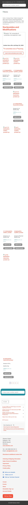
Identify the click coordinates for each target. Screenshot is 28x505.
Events (4, 484)
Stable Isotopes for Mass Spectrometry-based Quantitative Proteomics (13, 19)
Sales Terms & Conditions (10, 461)
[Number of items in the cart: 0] (13, 425)
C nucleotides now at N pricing (13, 48)
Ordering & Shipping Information (11, 459)
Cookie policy (6, 468)
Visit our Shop (8, 496)
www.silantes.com (8, 445)
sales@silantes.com (11, 451)
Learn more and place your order (13, 53)
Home (4, 18)
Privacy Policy (7, 465)
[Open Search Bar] (19, 12)
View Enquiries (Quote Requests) (11, 427)
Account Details (7, 491)
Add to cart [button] (7, 83)
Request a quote (8, 87)
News (4, 486)
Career (5, 482)
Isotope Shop (9, 18)
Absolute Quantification (15, 21)
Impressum (6, 463)
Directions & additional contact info (12, 454)
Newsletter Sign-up (8, 489)
